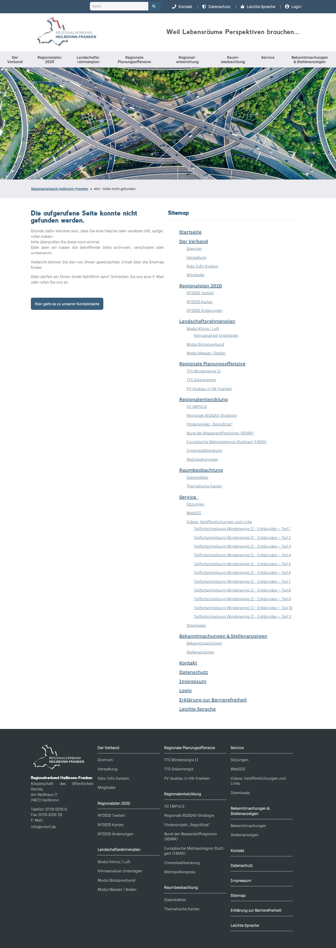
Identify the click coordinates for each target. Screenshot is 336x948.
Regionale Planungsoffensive (189, 747)
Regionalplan (49, 59)
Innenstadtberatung (204, 450)
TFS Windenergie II (204, 371)
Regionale (134, 59)
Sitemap (238, 895)
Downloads (196, 625)
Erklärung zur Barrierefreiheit (213, 699)
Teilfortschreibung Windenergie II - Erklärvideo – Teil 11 (242, 616)
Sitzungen (195, 504)
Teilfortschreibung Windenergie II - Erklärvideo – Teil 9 (242, 599)
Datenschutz (193, 672)
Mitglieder (196, 275)
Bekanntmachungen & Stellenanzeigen (250, 810)
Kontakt (188, 662)
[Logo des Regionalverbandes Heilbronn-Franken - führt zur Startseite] (66, 32)
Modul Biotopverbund (205, 344)
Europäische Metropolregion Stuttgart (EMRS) (227, 441)
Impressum (192, 681)
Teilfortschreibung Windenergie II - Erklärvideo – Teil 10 (243, 607)
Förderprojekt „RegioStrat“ (210, 424)
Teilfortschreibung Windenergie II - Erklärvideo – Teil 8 (242, 590)
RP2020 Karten (200, 302)
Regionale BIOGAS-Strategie (212, 415)
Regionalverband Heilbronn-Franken (59, 189)
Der (15, 59)
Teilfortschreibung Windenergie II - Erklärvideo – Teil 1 (242, 528)
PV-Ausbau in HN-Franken (209, 388)
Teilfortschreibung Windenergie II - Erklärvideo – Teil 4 (242, 555)
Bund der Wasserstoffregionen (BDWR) (220, 433)
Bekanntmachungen (309, 59)
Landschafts (88, 59)
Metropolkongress (202, 459)
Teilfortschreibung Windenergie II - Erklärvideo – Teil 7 (242, 581)
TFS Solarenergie (201, 380)
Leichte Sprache (197, 709)
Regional (187, 59)
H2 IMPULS (197, 406)
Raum (233, 59)
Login (185, 690)
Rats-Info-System (202, 266)
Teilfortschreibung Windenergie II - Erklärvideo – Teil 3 (242, 546)
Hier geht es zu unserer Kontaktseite (67, 304)
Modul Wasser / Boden (206, 353)
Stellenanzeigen (200, 652)
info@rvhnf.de (43, 827)
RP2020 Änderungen (204, 310)
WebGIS (194, 513)
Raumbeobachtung (181, 887)
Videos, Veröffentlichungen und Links (219, 522)
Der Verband (108, 747)
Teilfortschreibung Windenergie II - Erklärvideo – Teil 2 (242, 537)
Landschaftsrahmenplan (119, 849)
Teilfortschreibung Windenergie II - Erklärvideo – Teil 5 (242, 564)
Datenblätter (197, 477)
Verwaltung (196, 257)
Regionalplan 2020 (114, 803)
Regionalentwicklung (182, 794)
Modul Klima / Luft (203, 328)
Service (268, 57)
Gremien (194, 248)
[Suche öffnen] (154, 6)
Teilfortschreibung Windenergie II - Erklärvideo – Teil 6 (242, 572)
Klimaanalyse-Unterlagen (216, 335)
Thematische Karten (204, 486)
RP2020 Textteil (200, 293)
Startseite (190, 232)
